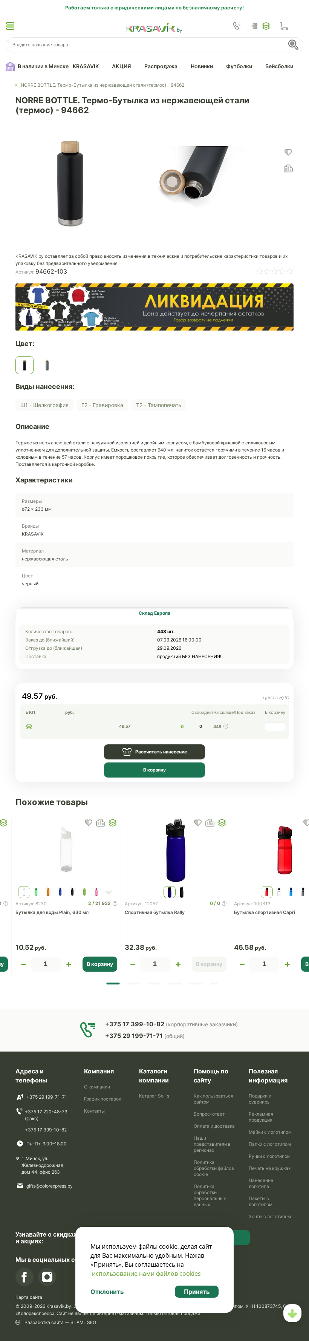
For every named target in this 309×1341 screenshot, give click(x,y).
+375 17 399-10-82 (46, 1130)
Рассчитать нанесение (161, 752)
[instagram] (47, 1277)
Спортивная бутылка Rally (155, 912)
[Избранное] (266, 26)
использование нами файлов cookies (146, 1273)
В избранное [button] (88, 822)
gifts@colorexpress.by (49, 1186)
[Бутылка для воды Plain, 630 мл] (66, 850)
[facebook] (24, 1277)
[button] (10, 26)
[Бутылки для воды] (16, 85)
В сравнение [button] (100, 822)
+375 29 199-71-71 (46, 1097)
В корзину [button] (100, 964)
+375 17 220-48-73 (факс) (46, 1115)
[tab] (154, 613)
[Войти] (256, 26)
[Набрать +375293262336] (236, 26)
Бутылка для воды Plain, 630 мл (52, 912)
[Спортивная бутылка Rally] (175, 850)
